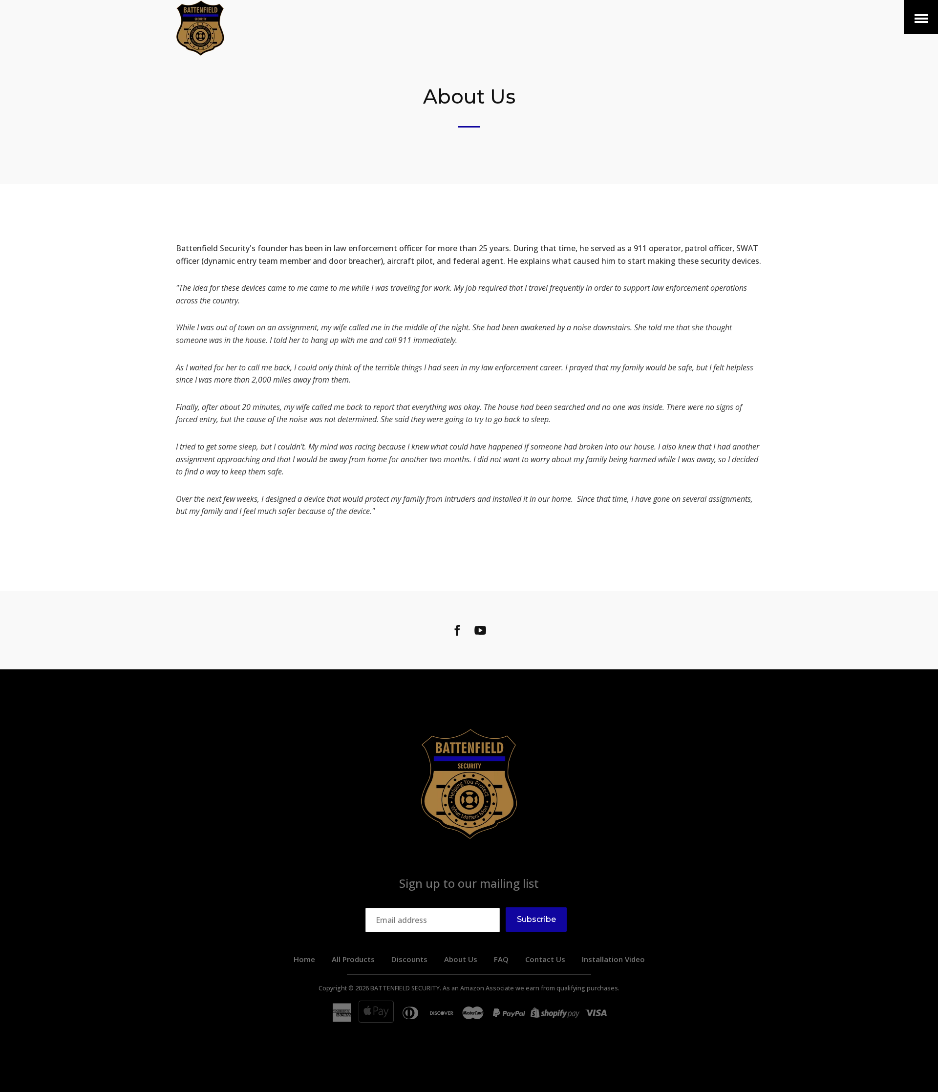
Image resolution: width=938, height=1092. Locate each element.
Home (304, 959)
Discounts (409, 959)
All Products (353, 959)
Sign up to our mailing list (469, 883)
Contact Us (545, 959)
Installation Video (613, 959)
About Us (460, 959)
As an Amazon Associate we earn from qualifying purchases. (531, 988)
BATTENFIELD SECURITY (405, 988)
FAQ (501, 959)
